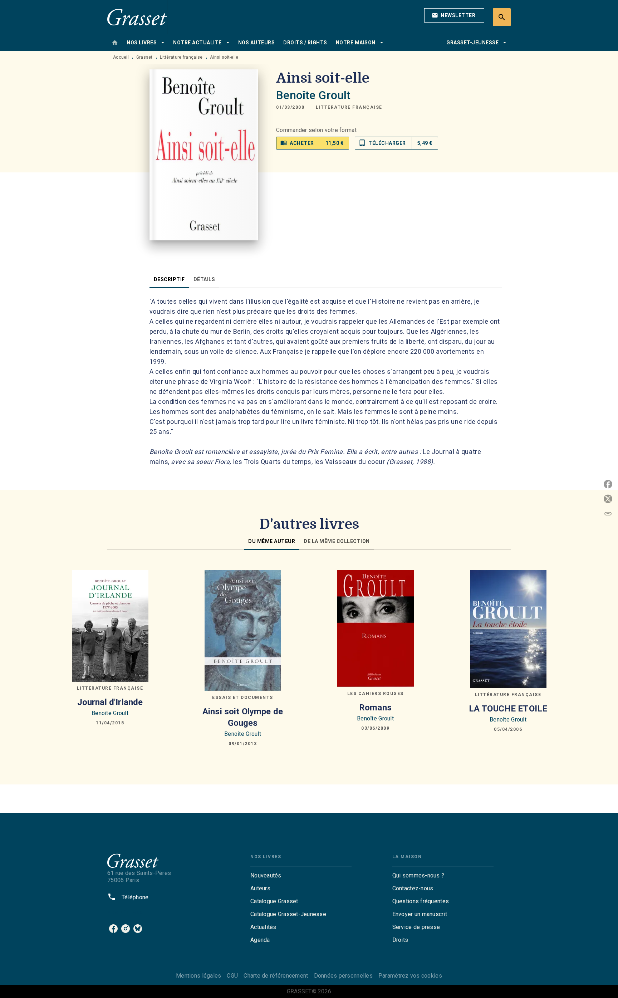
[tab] (114, 42)
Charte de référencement (276, 975)
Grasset (144, 57)
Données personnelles (343, 975)
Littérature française (181, 57)
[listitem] (113, 929)
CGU (232, 975)
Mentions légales (198, 975)
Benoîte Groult (313, 95)
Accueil (121, 57)
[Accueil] (137, 17)
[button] (454, 15)
